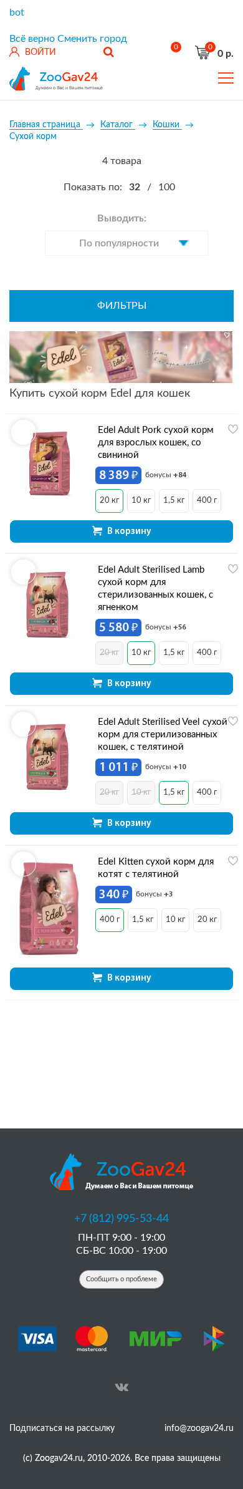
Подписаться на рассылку (62, 1428)
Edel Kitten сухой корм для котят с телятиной (156, 868)
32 (134, 187)
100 (166, 187)
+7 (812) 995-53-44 (121, 1219)
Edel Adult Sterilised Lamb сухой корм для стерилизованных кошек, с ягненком (155, 588)
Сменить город (92, 39)
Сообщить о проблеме (121, 1279)
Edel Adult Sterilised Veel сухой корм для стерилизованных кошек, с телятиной (162, 734)
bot (16, 12)
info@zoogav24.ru (199, 1428)
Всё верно (32, 39)
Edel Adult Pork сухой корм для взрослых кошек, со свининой (156, 442)
